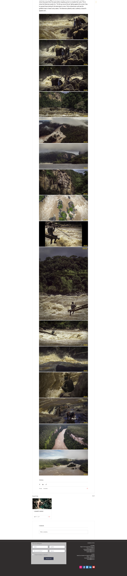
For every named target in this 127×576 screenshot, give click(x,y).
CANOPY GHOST (38, 511)
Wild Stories (41, 479)
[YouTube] (93, 567)
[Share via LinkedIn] (43, 484)
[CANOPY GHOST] (42, 503)
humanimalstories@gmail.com (89, 558)
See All (93, 495)
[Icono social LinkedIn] (90, 567)
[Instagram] (80, 567)
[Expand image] (63, 26)
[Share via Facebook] (39, 484)
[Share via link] (46, 484)
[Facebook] (84, 567)
